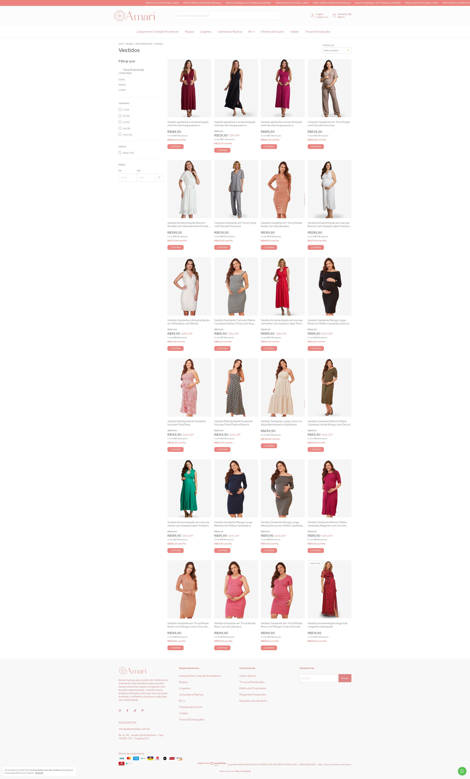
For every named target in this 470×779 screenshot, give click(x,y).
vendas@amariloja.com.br (134, 729)
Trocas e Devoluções (251, 682)
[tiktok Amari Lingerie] (135, 710)
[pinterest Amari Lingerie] (142, 710)
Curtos (122, 79)
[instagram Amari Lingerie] (120, 710)
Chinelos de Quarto (272, 31)
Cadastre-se (322, 17)
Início (121, 43)
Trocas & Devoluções (317, 31)
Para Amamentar (143, 43)
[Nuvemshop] (212, 765)
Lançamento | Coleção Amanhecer (158, 31)
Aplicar (159, 178)
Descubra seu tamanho (253, 700)
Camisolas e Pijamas (230, 31)
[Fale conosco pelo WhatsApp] (462, 771)
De (120, 170)
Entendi (39, 773)
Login (319, 14)
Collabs (294, 31)
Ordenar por (329, 45)
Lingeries (205, 31)
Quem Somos (247, 675)
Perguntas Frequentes (252, 694)
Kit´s (251, 31)
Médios (122, 84)
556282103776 (127, 722)
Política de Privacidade (252, 688)
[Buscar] (279, 16)
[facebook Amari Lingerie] (127, 710)
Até (138, 170)
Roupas (189, 31)
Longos (122, 89)
